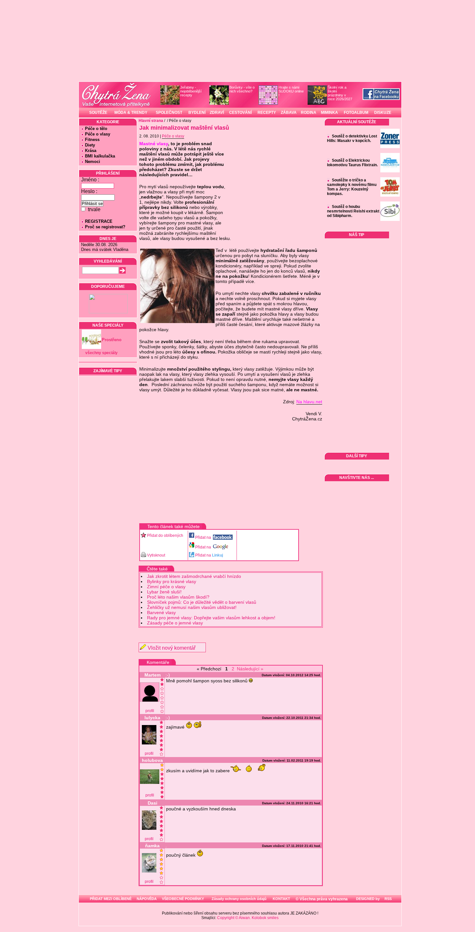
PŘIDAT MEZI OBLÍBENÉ (111, 899)
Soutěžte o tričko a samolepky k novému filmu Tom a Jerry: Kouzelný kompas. (351, 187)
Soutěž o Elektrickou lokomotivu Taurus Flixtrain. (352, 162)
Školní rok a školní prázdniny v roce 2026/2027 (340, 93)
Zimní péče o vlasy (166, 586)
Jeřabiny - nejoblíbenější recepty (191, 91)
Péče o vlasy (97, 134)
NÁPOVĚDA (147, 899)
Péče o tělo (96, 128)
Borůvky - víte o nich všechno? (242, 89)
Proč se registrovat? (105, 226)
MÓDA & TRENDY (130, 112)
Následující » (250, 668)
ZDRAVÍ (217, 112)
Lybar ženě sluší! (164, 591)
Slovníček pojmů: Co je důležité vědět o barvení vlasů (201, 602)
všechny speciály (101, 353)
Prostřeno (111, 339)
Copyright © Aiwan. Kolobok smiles (248, 918)
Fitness (92, 139)
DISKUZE (382, 112)
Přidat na (203, 537)
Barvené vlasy (161, 612)
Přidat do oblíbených (165, 535)
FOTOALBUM (356, 112)
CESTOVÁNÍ (240, 112)
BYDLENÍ (197, 112)
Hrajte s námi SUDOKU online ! (291, 91)
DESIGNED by (367, 899)
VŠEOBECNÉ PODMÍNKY (183, 899)
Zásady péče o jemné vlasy (175, 622)
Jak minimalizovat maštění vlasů (184, 128)
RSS (388, 899)
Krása (90, 150)
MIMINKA (329, 112)
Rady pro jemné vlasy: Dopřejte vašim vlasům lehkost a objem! (211, 617)
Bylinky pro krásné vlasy (171, 581)
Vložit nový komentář (171, 648)
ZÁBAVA (289, 112)
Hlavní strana (151, 120)
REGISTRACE (98, 221)
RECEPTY (267, 112)
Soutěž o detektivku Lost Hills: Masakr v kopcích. (352, 138)
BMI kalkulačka (100, 156)
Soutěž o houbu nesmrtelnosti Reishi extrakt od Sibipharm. (353, 211)
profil (149, 711)
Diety (90, 145)
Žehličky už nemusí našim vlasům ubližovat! (192, 607)
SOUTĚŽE (98, 112)
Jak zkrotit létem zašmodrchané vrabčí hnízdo (194, 576)
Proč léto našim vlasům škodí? (178, 597)
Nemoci (92, 161)
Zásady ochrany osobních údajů (239, 899)
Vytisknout (156, 555)
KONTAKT (281, 899)
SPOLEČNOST (169, 112)
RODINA (308, 112)
